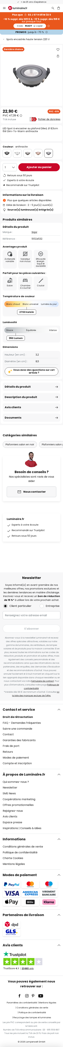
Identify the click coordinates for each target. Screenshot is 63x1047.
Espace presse (12, 822)
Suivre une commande (17, 729)
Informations (14, 839)
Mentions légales (14, 864)
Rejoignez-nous (13, 811)
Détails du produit (18, 387)
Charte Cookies (13, 858)
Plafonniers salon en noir (20, 444)
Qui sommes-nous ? (16, 782)
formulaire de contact (42, 681)
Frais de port (11, 746)
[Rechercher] (53, 8)
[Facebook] (22, 996)
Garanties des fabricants (19, 740)
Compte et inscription (17, 763)
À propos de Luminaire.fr (24, 774)
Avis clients (13, 407)
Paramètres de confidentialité (22, 1002)
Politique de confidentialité (20, 852)
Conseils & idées (30, 828)
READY (30, 25)
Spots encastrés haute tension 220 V (28, 39)
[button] (57, 49)
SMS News (9, 793)
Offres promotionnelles (18, 805)
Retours (8, 752)
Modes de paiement (16, 758)
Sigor (34, 232)
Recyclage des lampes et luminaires (32, 1017)
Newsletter (10, 787)
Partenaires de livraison (23, 915)
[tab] (31, 736)
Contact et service (19, 709)
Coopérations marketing (19, 799)
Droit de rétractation (18, 717)
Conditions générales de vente (23, 847)
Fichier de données (49, 119)
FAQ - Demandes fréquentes (22, 723)
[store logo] (19, 8)
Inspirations (10, 828)
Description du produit (21, 397)
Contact (8, 734)
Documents (13, 418)
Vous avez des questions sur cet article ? (34, 371)
